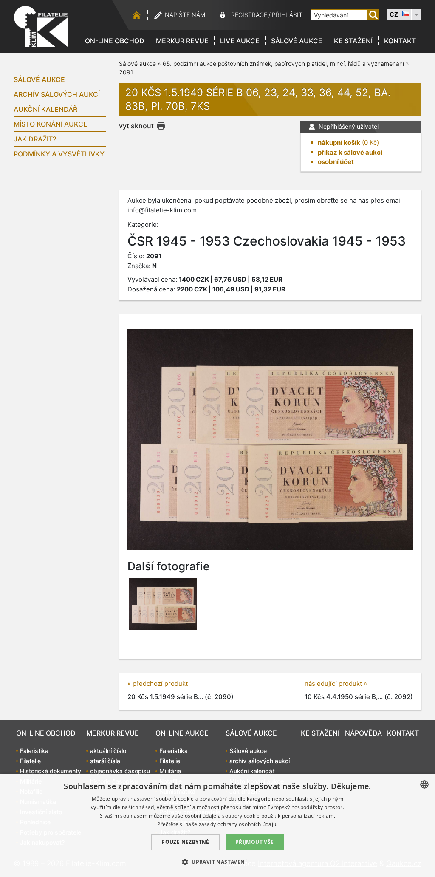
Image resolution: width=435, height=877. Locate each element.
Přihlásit (287, 14)
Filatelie (30, 760)
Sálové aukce (296, 41)
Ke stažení (353, 41)
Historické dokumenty (50, 771)
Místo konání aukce (51, 124)
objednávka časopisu (120, 771)
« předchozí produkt (157, 683)
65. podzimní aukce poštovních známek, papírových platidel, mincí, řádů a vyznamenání (284, 63)
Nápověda (363, 733)
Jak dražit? (35, 139)
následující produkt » (336, 683)
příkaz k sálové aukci (350, 152)
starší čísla (105, 760)
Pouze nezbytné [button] (185, 842)
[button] (217, 862)
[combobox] (424, 784)
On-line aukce (182, 733)
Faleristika (34, 750)
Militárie (170, 771)
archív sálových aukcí (57, 94)
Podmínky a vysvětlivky (59, 154)
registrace (249, 14)
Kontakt (400, 41)
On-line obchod (114, 41)
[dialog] (217, 825)
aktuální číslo (108, 750)
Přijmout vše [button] (254, 842)
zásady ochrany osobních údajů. (238, 824)
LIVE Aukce (240, 41)
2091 (126, 72)
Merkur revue (182, 41)
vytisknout (136, 126)
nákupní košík (339, 143)
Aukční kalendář (45, 109)
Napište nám (185, 14)
